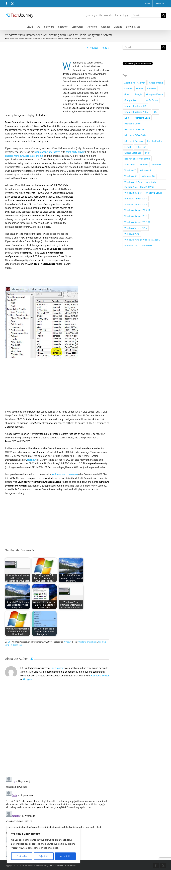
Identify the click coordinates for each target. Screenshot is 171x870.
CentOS (128, 88)
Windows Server (154, 192)
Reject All (43, 856)
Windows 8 (145, 170)
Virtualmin (129, 164)
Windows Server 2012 (135, 216)
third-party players (75, 151)
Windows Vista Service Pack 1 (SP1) (142, 239)
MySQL (127, 146)
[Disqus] (57, 726)
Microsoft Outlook (133, 141)
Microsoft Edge (142, 117)
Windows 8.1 (131, 176)
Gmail (127, 94)
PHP (147, 152)
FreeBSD (151, 88)
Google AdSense (154, 94)
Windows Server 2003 (135, 198)
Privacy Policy (70, 865)
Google (138, 94)
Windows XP (130, 245)
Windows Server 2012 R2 (137, 222)
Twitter (105, 675)
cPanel (139, 88)
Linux (127, 117)
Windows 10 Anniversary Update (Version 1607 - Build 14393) (141, 184)
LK (9, 642)
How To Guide (150, 100)
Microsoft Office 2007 (135, 129)
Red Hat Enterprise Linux (137, 158)
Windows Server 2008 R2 (137, 210)
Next (104, 47)
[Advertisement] (33, 85)
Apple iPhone (156, 82)
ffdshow (31, 459)
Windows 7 (130, 170)
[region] (43, 845)
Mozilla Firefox (154, 141)
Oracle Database (132, 152)
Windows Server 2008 (135, 204)
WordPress (147, 245)
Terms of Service (56, 865)
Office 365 (141, 146)
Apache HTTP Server (134, 82)
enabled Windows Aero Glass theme (24, 155)
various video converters (65, 474)
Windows (67, 642)
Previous (94, 47)
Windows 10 (148, 176)
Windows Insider (132, 192)
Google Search (131, 100)
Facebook (96, 675)
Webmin (143, 164)
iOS (155, 111)
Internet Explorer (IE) (135, 106)
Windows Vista (131, 233)
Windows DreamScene (87, 642)
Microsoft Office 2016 (135, 135)
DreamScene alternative (47, 151)
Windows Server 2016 (135, 227)
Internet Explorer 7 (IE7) (136, 111)
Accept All (65, 856)
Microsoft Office (132, 123)
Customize (22, 856)
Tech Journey (57, 668)
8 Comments (16, 645)
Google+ (27, 679)
